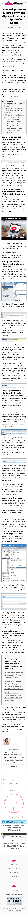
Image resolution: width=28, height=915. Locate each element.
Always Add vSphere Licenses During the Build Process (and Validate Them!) (15, 129)
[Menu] (2, 3)
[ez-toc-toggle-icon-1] (23, 101)
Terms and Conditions (14, 868)
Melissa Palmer (15, 25)
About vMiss (14, 872)
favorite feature (6, 494)
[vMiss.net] (14, 3)
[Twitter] (16, 766)
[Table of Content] (24, 101)
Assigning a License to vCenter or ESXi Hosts (14, 120)
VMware (3, 772)
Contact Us (14, 876)
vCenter (18, 779)
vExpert (4, 783)
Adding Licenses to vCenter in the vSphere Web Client (14, 116)
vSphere (17, 783)
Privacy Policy (14, 864)
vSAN (10, 783)
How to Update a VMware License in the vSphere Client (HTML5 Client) (13, 675)
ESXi (3, 779)
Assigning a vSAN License (15, 124)
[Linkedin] (12, 766)
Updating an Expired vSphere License (13, 105)
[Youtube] (14, 766)
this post (20, 185)
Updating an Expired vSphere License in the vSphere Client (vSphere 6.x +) (14, 110)
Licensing (10, 779)
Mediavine (18, 910)
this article (14, 96)
